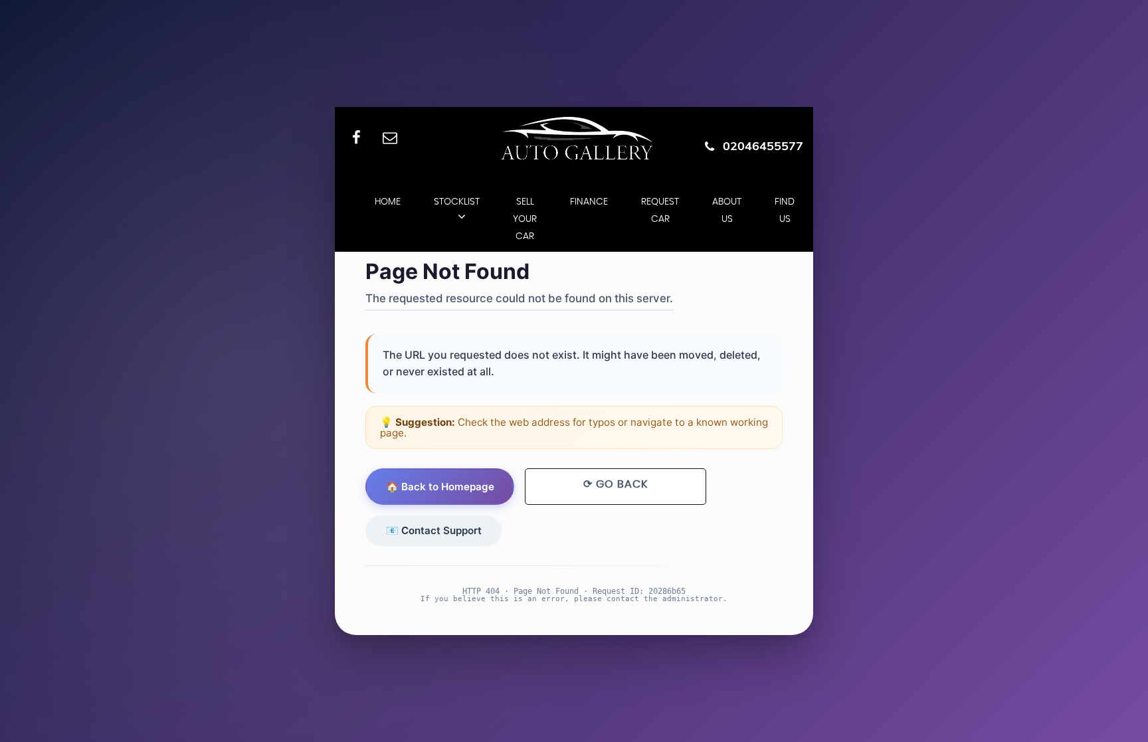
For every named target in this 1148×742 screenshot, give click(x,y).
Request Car (660, 210)
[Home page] (574, 139)
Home (388, 202)
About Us (726, 210)
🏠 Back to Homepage (440, 486)
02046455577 (763, 145)
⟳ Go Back (615, 484)
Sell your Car (525, 219)
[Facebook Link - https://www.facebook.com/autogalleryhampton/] (356, 138)
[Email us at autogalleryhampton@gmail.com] (389, 138)
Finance (589, 202)
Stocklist (457, 202)
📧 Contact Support (434, 530)
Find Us (785, 210)
